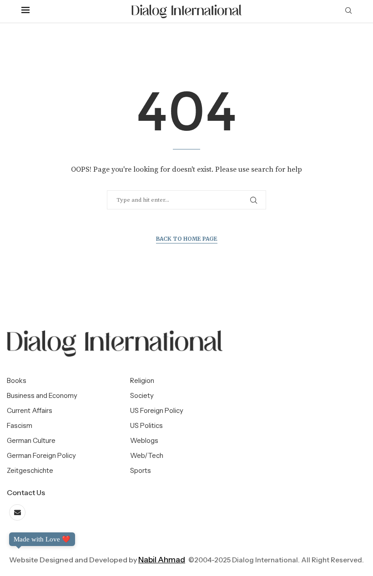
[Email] (17, 512)
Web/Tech (146, 455)
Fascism (19, 425)
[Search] (348, 11)
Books (16, 380)
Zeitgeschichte (30, 470)
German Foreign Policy (41, 455)
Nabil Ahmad (161, 559)
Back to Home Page (186, 238)
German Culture (31, 440)
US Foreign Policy (156, 410)
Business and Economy (42, 395)
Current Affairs (29, 410)
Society (142, 395)
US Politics (146, 425)
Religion (142, 380)
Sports (140, 470)
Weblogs (144, 440)
